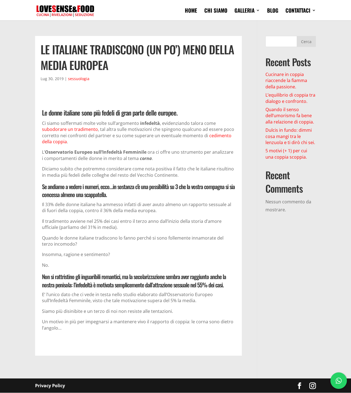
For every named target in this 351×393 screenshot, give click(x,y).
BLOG (272, 11)
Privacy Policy (50, 386)
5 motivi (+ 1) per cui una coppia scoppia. (286, 154)
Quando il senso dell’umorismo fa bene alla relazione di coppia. (289, 115)
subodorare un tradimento (70, 129)
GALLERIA (244, 11)
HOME (191, 11)
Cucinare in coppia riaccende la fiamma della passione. (286, 80)
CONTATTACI (297, 11)
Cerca (306, 41)
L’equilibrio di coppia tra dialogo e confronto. (290, 98)
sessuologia (78, 78)
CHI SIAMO (215, 11)
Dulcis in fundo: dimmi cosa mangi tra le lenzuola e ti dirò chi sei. (290, 136)
